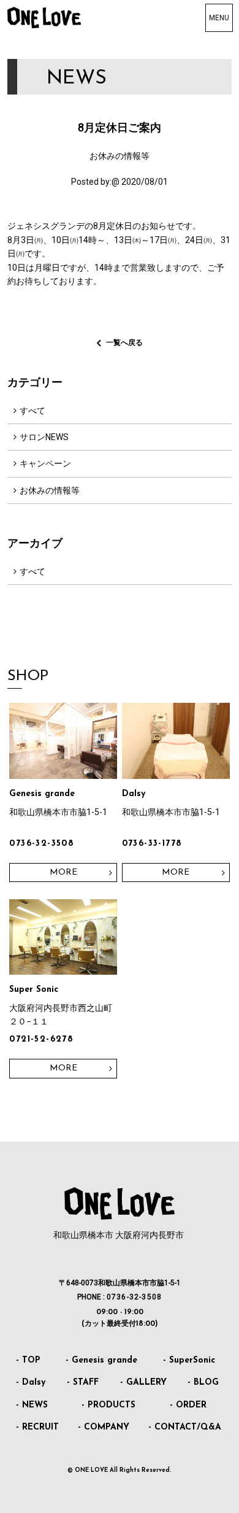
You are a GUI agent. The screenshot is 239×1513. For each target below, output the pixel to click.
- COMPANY (103, 1427)
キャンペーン (45, 463)
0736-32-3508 (41, 843)
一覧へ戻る (124, 342)
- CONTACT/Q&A (184, 1427)
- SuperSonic (189, 1360)
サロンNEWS (44, 437)
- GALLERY (143, 1382)
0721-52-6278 (41, 1039)
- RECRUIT (37, 1427)
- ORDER (188, 1405)
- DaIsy (30, 1382)
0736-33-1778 (152, 843)
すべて (32, 411)
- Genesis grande (101, 1360)
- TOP (28, 1360)
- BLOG (203, 1382)
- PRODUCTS (108, 1405)
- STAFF (83, 1382)
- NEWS (32, 1405)
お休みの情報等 (50, 490)
